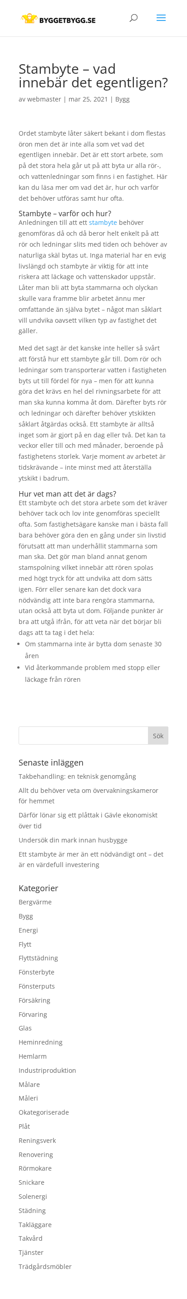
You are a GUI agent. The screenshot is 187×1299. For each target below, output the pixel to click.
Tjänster (31, 1252)
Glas (25, 1028)
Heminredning (41, 1042)
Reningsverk (37, 1140)
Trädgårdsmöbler (45, 1266)
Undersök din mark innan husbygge (73, 840)
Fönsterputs (37, 986)
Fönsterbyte (36, 972)
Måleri (28, 1098)
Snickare (31, 1182)
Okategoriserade (44, 1112)
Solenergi (33, 1196)
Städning (32, 1210)
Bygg (122, 99)
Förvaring (33, 1014)
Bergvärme (35, 902)
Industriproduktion (47, 1070)
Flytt (25, 944)
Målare (29, 1084)
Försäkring (34, 1000)
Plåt (24, 1126)
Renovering (36, 1154)
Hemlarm (33, 1056)
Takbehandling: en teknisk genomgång (77, 776)
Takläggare (35, 1224)
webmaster (44, 99)
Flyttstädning (38, 958)
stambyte (103, 222)
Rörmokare (35, 1168)
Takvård (31, 1238)
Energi (28, 930)
